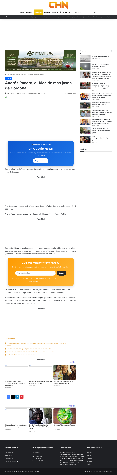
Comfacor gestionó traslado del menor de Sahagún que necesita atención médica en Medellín (35, 344)
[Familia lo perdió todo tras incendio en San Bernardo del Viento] (85, 130)
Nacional (55, 12)
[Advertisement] (58, 34)
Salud (84, 17)
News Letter (8, 455)
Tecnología (91, 17)
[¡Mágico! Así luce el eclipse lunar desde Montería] (85, 66)
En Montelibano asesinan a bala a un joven (21, 355)
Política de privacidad (11, 461)
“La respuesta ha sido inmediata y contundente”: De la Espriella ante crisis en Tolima (102, 95)
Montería (29, 12)
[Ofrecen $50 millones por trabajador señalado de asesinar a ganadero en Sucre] (85, 113)
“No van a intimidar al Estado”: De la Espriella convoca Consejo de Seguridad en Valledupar (102, 121)
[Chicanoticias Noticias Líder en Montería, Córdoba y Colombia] (58, 4)
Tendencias (99, 17)
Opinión (63, 17)
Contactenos (9, 458)
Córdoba (38, 12)
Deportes (34, 17)
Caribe (27, 17)
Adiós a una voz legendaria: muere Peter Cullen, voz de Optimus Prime (100, 139)
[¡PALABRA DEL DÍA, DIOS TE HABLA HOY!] (85, 58)
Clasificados (107, 17)
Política (79, 17)
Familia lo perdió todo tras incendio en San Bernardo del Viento (101, 130)
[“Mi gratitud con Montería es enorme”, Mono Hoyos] (85, 105)
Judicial (47, 12)
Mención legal (9, 452)
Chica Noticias (10, 93)
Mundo (57, 17)
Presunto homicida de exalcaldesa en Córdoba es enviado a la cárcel (30, 352)
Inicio (22, 12)
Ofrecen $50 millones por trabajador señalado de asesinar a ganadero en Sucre (102, 112)
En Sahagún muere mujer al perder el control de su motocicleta (28, 349)
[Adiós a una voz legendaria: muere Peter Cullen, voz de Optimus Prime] (85, 139)
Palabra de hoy (71, 17)
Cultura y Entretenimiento (45, 17)
